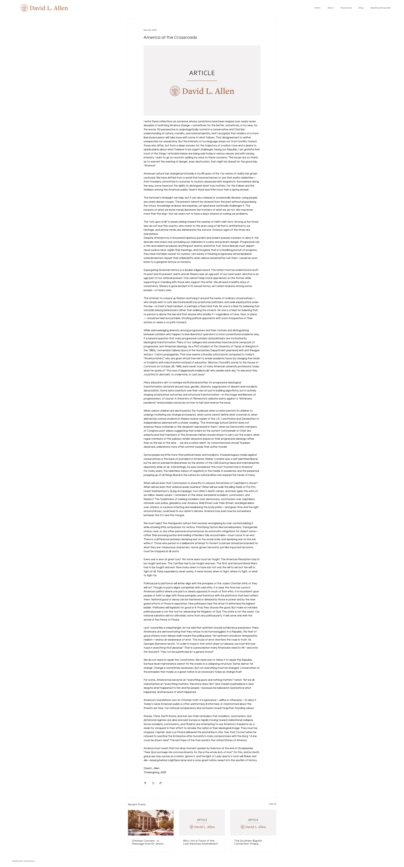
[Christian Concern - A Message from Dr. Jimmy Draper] (151, 822)
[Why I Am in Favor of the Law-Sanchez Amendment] (202, 822)
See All (272, 804)
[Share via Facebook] (145, 782)
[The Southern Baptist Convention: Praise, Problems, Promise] (253, 822)
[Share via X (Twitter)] (152, 782)
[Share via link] (160, 782)
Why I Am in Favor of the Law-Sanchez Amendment (200, 842)
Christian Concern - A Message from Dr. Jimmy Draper (147, 842)
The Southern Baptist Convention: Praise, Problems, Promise (248, 842)
